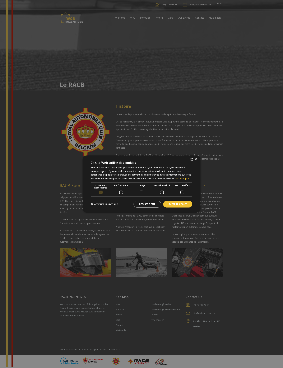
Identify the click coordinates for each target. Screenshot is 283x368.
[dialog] (141, 184)
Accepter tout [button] (178, 204)
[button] (104, 204)
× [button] (196, 159)
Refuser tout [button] (147, 204)
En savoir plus (182, 178)
